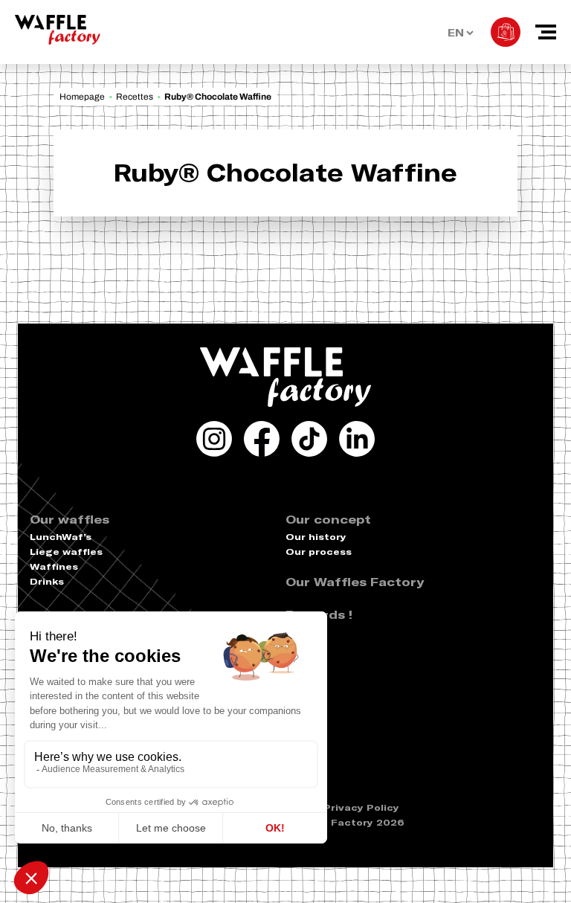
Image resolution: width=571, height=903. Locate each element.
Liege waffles (66, 551)
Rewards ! (319, 614)
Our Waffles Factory (355, 581)
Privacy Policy (361, 807)
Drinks (47, 581)
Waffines (54, 566)
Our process (319, 551)
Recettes (134, 96)
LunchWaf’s (60, 536)
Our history (316, 536)
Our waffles (69, 519)
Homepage (82, 96)
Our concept (328, 519)
